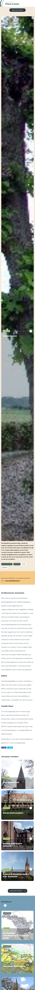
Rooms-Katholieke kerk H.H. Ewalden (15, 875)
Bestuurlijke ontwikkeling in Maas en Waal (16, 935)
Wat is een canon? (17, 10)
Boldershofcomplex (13, 813)
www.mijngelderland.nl (12, 580)
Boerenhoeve (10, 336)
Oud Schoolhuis (11, 782)
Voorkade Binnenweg (14, 966)
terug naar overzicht (16, 890)
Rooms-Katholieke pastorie (12, 844)
